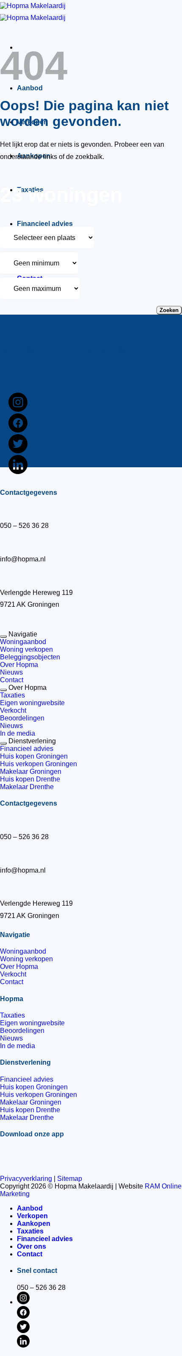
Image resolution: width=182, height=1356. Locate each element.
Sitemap (69, 1178)
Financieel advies (45, 223)
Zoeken (169, 310)
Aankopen (33, 1223)
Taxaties (30, 1231)
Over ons (31, 1246)
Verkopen (32, 1215)
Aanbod (30, 1208)
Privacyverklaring (26, 1178)
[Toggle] (3, 636)
